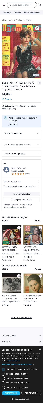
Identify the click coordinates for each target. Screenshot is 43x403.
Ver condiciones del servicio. (15, 207)
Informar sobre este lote (21, 317)
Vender (17, 12)
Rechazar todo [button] (31, 393)
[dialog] (21, 374)
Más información (14, 361)
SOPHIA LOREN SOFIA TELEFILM (9, 297)
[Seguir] (37, 28)
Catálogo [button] (7, 12)
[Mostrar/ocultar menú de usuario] (3, 4)
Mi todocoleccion (32, 12)
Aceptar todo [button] (11, 393)
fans (5, 163)
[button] (21, 133)
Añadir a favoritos (23, 194)
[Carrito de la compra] (39, 4)
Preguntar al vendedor (23, 200)
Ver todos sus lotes (12, 181)
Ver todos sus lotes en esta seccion (19, 186)
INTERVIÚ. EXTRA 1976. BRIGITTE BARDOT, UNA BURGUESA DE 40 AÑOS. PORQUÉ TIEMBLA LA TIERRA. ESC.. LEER (11, 248)
